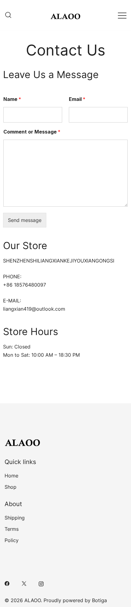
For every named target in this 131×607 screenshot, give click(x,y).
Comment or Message (31, 132)
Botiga (99, 600)
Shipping (15, 518)
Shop (10, 487)
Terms (12, 529)
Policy (12, 540)
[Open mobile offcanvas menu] (122, 15)
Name (12, 99)
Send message (24, 220)
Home (11, 476)
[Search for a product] (8, 15)
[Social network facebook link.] (7, 583)
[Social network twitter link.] (24, 583)
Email (77, 99)
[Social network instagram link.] (41, 583)
